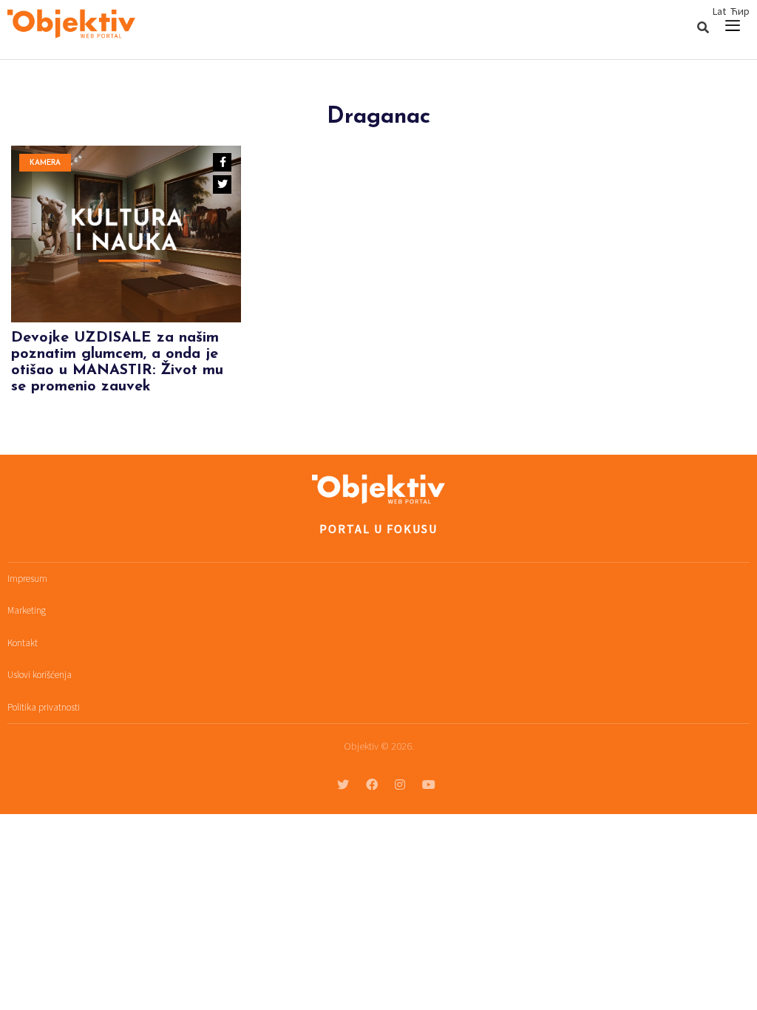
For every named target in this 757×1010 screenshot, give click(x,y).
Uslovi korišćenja (39, 674)
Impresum (27, 578)
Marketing (26, 610)
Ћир (740, 11)
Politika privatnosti (43, 707)
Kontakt (22, 643)
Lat (719, 11)
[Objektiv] (71, 26)
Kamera (45, 163)
